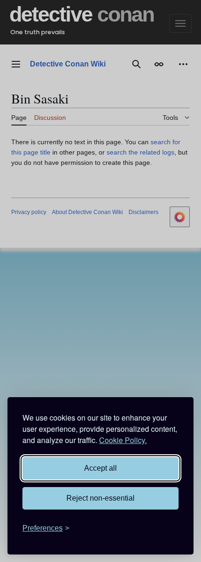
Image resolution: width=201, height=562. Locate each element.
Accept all (100, 468)
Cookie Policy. (123, 440)
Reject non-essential (100, 498)
